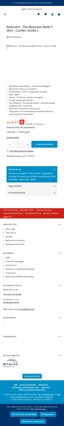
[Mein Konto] (52, 14)
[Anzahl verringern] (9, 144)
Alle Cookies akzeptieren (33, 421)
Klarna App (10, 229)
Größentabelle (13, 137)
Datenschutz (11, 265)
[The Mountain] (32, 37)
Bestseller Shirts (27, 210)
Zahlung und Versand (15, 244)
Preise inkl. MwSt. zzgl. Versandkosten (21, 127)
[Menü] (5, 14)
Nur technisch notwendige (24, 414)
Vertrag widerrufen (32, 376)
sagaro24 (7, 216)
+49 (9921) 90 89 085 (12, 294)
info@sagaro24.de (11, 302)
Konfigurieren (47, 414)
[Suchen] (38, 14)
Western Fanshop (50, 213)
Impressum (11, 273)
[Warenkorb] (59, 14)
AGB (8, 257)
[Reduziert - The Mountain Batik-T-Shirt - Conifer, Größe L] (32, 62)
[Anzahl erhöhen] (27, 144)
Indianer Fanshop (43, 210)
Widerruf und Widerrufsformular (20, 276)
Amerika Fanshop (10, 210)
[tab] (32, 174)
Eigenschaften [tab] (15, 186)
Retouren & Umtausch (15, 240)
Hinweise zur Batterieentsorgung (20, 269)
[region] (32, 62)
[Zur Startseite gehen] (32, 8)
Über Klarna (11, 232)
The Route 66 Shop (33, 213)
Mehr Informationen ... (39, 409)
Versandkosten (47, 394)
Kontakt (9, 236)
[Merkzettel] (45, 14)
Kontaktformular (26, 309)
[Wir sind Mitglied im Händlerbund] (11, 362)
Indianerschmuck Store (13, 213)
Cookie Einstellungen (15, 261)
